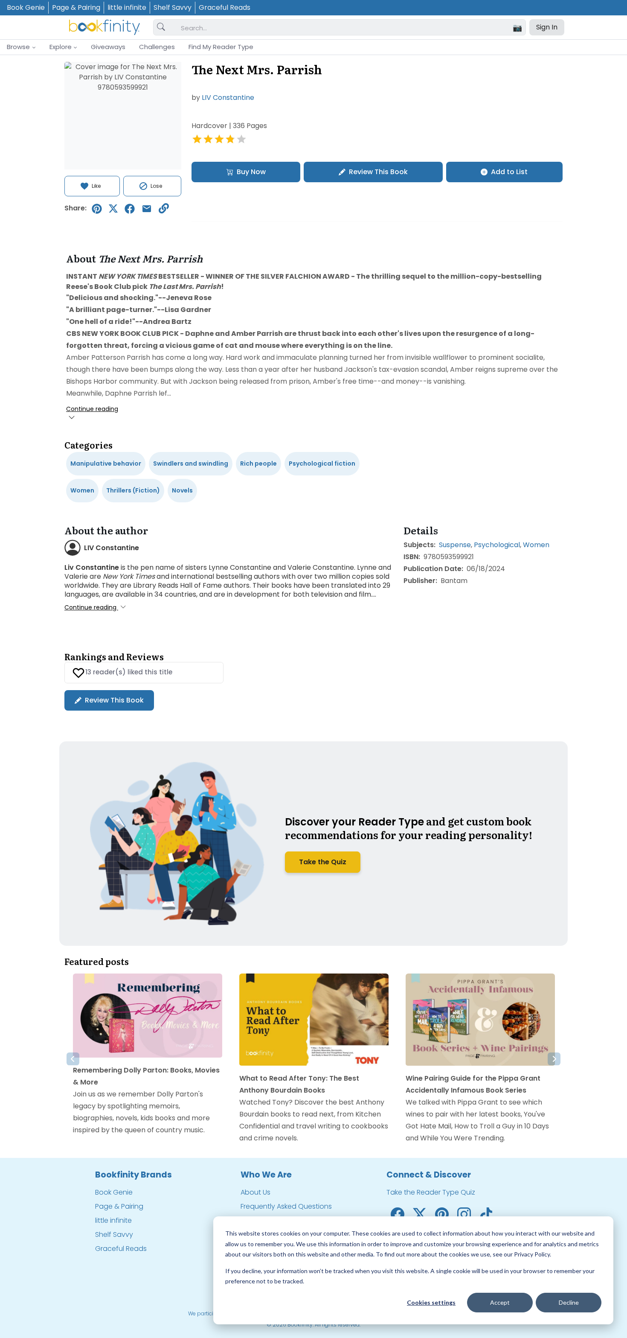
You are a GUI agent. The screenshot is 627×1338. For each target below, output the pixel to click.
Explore (60, 46)
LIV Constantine (228, 97)
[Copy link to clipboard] (164, 208)
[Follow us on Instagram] (464, 1213)
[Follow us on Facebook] (397, 1213)
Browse (18, 46)
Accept (500, 1302)
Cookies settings (431, 1302)
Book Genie (26, 7)
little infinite (126, 7)
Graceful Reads (224, 7)
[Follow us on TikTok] (486, 1213)
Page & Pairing (76, 7)
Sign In (546, 27)
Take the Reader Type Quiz (430, 1192)
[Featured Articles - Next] (554, 1058)
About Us (255, 1192)
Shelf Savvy (173, 7)
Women (536, 545)
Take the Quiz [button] (322, 862)
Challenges (157, 46)
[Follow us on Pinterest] (442, 1213)
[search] (161, 27)
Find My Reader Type (221, 46)
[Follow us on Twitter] (420, 1213)
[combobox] (349, 28)
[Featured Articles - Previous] (73, 1058)
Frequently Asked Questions (286, 1206)
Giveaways (108, 46)
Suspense (455, 545)
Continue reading (92, 409)
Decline (569, 1302)
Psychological (497, 545)
